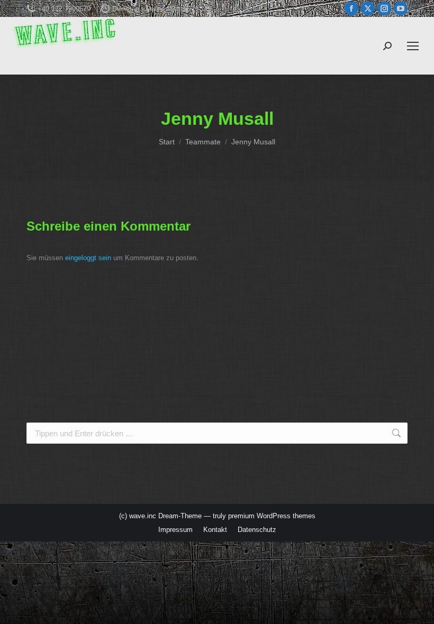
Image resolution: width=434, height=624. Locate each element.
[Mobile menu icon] (412, 46)
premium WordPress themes (271, 516)
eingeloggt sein (88, 258)
